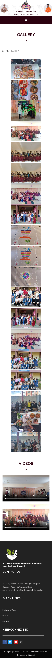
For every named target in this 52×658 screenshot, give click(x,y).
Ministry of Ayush (10, 610)
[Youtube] (16, 642)
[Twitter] (10, 642)
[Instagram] (21, 642)
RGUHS (6, 621)
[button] (26, 20)
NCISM (5, 616)
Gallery (5, 51)
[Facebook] (5, 642)
